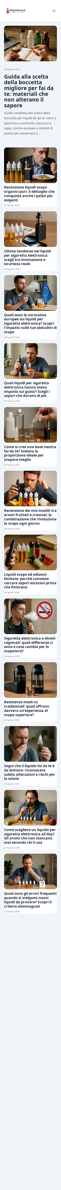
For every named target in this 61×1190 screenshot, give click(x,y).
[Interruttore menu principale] (54, 10)
